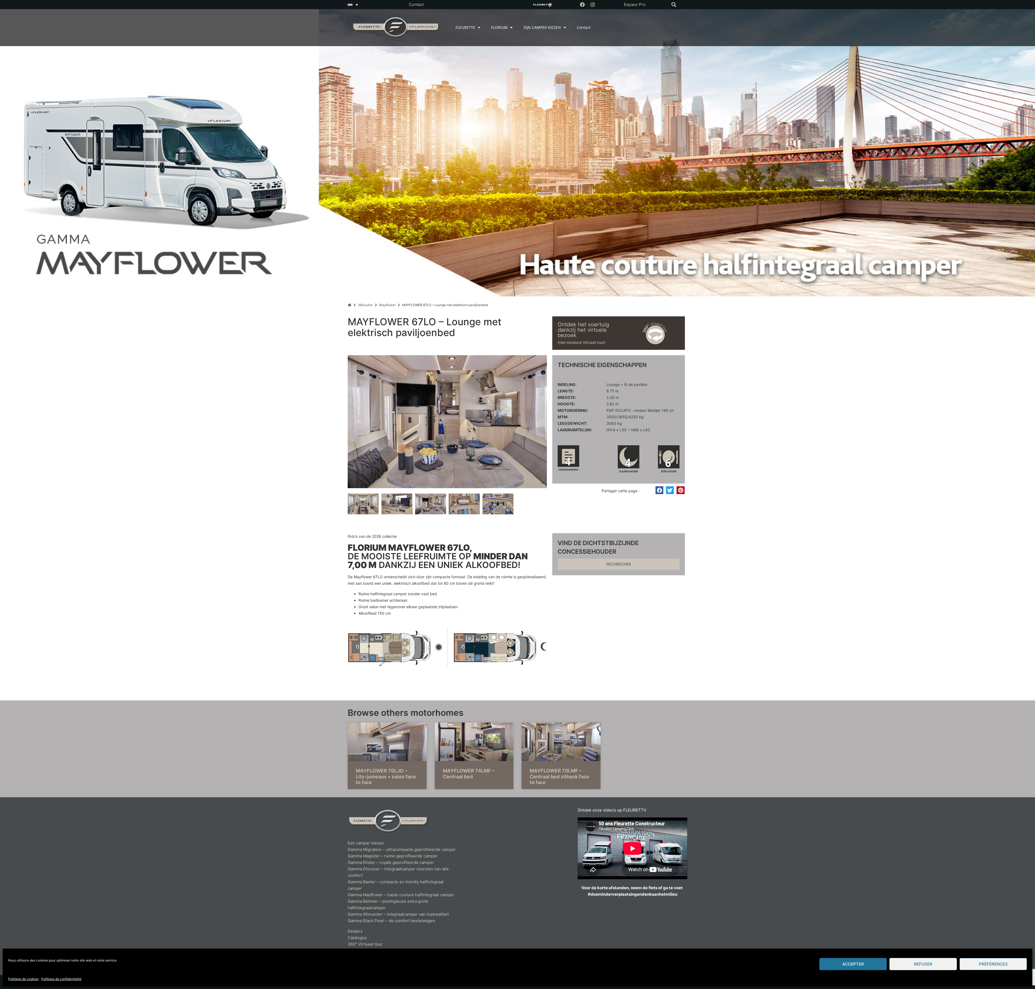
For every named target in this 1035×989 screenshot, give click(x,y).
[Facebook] (582, 4)
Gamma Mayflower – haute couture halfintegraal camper (401, 894)
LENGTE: (566, 391)
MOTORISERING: (573, 410)
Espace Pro (635, 4)
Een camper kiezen (366, 843)
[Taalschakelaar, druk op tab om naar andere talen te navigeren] (353, 4)
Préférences (993, 964)
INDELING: (567, 384)
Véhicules (365, 305)
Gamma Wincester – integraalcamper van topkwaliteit (398, 914)
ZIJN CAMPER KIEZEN (542, 27)
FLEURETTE (465, 27)
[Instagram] (592, 4)
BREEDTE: (567, 397)
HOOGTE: (566, 404)
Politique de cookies (23, 979)
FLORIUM (499, 27)
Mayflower (387, 305)
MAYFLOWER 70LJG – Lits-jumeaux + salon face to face (386, 776)
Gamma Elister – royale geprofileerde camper (391, 862)
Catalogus (357, 937)
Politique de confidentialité (61, 979)
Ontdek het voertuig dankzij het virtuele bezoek (583, 330)
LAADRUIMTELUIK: (575, 430)
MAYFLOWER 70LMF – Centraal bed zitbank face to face (559, 776)
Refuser (923, 964)
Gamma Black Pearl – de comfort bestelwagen (391, 920)
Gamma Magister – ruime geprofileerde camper (393, 855)
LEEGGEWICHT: (572, 423)
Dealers (355, 931)
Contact (416, 4)
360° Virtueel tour (365, 944)
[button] (673, 4)
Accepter (853, 964)
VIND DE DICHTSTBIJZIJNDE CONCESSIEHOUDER (598, 547)
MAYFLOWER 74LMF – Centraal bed (469, 773)
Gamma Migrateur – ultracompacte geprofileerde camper (402, 849)
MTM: (563, 417)
